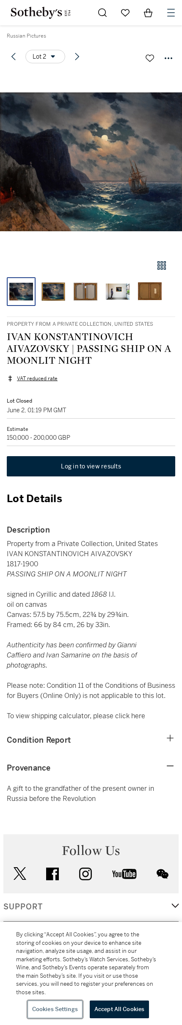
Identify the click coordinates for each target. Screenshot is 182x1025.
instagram (85, 874)
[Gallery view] (161, 265)
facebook (52, 874)
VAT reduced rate (37, 378)
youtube (124, 874)
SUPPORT (23, 906)
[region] (91, 973)
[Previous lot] (13, 56)
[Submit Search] (102, 12)
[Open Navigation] (171, 12)
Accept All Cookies (119, 1009)
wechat (162, 874)
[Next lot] (77, 56)
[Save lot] (150, 58)
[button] (91, 162)
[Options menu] (168, 58)
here (138, 715)
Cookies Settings (55, 1009)
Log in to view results (91, 466)
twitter (20, 873)
